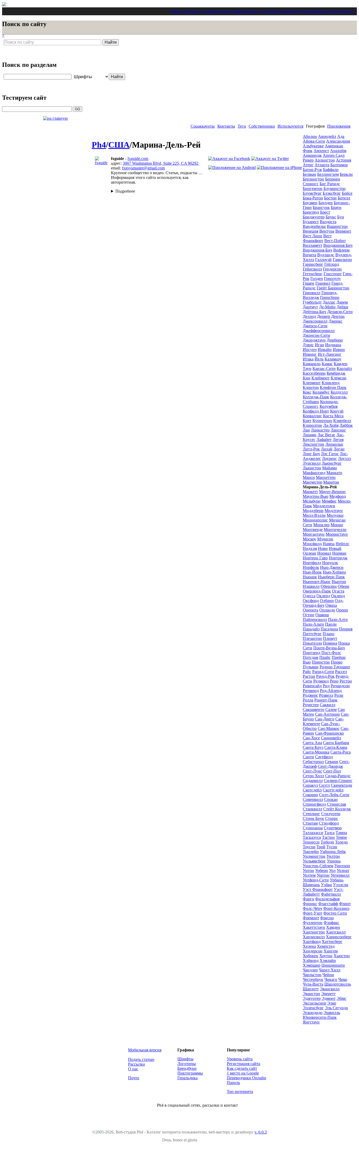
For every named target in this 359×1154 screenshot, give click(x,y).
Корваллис (312, 416)
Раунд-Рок (325, 676)
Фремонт (311, 918)
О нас (133, 1069)
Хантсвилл (336, 932)
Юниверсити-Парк (320, 1017)
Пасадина (329, 629)
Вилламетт (312, 245)
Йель (319, 359)
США (119, 144)
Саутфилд (324, 757)
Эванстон (311, 993)
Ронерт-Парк (325, 700)
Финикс (310, 903)
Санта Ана (312, 742)
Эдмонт (329, 998)
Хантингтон (314, 932)
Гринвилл (311, 292)
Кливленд (331, 382)
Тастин (328, 837)
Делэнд (309, 316)
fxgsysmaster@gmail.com (143, 168)
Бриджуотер (314, 217)
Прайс (325, 657)
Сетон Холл (313, 776)
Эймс (341, 998)
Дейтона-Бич (314, 311)
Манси (309, 477)
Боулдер (326, 202)
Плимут (330, 638)
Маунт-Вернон (332, 491)
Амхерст (321, 150)
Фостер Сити (335, 913)
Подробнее (125, 191)
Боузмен (310, 202)
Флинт (345, 903)
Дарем (342, 302)
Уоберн (321, 870)
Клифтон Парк (333, 387)
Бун (340, 217)
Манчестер (312, 482)
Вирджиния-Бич (317, 250)
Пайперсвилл (315, 619)
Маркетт (310, 491)
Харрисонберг (339, 937)
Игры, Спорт (258, 11)
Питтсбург (312, 633)
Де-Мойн (327, 307)
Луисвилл (312, 463)
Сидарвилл (313, 780)
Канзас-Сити (324, 368)
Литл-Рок (311, 449)
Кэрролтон (312, 425)
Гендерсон (332, 269)
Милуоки (335, 515)
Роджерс (310, 695)
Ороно (342, 610)
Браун (336, 207)
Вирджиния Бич (337, 245)
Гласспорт (333, 274)
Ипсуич (310, 349)
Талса (329, 832)
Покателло (312, 643)
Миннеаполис (315, 520)
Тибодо (327, 842)
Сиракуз (310, 785)
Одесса (309, 596)
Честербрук (313, 979)
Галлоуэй (323, 259)
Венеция (310, 231)
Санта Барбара (336, 742)
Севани (331, 761)
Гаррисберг (313, 264)
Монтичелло (335, 529)
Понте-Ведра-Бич (329, 648)
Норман (339, 553)
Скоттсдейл (333, 790)
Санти (308, 757)
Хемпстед (326, 946)
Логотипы (186, 1063)
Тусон (331, 847)
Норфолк (311, 567)
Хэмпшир (311, 965)
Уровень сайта (240, 1059)
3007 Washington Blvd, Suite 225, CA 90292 (160, 163)
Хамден (333, 927)
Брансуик (321, 207)
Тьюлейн (311, 851)
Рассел (341, 671)
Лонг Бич (311, 453)
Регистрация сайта (243, 1063)
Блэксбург (332, 193)
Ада (340, 136)
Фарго (308, 899)
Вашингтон (337, 226)
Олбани (327, 600)
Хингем (331, 951)
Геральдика (187, 1078)
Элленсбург (313, 1008)
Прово (336, 662)
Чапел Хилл (329, 970)
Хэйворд (311, 960)
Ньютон (339, 581)
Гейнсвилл (312, 269)
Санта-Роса (340, 752)
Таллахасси (313, 832)
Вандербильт (314, 226)
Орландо (327, 610)
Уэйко (326, 884)
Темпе (341, 837)
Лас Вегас (326, 435)
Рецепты (299, 11)
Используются (290, 126)
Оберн (343, 586)
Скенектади (341, 785)
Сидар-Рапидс (338, 776)
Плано (328, 633)
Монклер (321, 525)
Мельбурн (312, 501)
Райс (307, 671)
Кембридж (336, 373)
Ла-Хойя (331, 425)
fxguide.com (137, 158)
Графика (239, 11)
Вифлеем (341, 250)
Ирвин (339, 349)
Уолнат (343, 870)
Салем (331, 709)
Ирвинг (310, 354)
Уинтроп (342, 866)
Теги (242, 126)
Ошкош (322, 615)
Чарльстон (312, 974)
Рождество (327, 11)
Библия (346, 11)
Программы (280, 11)
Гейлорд (331, 264)
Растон (309, 676)
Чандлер (310, 970)
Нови (323, 548)
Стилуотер (330, 813)
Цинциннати (333, 965)
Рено (334, 681)
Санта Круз (313, 747)
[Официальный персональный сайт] (102, 162)
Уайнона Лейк (333, 851)
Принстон (321, 662)
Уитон (308, 870)
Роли (338, 695)
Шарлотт (311, 989)
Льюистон (312, 468)
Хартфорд (312, 941)
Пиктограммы (190, 1073)
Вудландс (325, 255)
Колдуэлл (339, 392)
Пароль (233, 1082)
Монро (337, 525)
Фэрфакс (331, 922)
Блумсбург (312, 193)
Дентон (338, 316)
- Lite (205, 11)
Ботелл (344, 198)
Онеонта (310, 610)
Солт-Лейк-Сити (334, 794)
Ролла (308, 700)
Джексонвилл (315, 321)
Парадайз (311, 629)
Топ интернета (240, 1091)
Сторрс (331, 818)
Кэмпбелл (342, 420)
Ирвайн (325, 349)
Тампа (341, 832)
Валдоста (328, 221)
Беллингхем (328, 174)
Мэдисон (325, 539)
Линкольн (334, 444)
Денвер (323, 316)
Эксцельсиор (314, 1003)
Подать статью (141, 1059)
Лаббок (346, 425)
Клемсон (338, 378)
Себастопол (313, 761)
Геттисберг (312, 274)
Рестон (346, 681)
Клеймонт (320, 378)
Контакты (226, 126)
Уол (332, 870)
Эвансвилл (330, 989)
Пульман (311, 667)
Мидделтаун (324, 506)
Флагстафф (328, 903)
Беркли (346, 174)
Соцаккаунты (203, 126)
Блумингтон (335, 188)
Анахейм (338, 150)
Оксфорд (311, 600)
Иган (319, 345)
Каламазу (333, 359)
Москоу (309, 539)
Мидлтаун (334, 510)
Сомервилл (313, 799)
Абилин (310, 136)
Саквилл (327, 705)
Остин (308, 615)
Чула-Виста (313, 984)
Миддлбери (313, 510)
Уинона (334, 861)
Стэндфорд (329, 823)
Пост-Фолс (331, 652)
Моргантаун (314, 534)
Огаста (338, 591)
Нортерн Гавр (315, 558)
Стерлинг (311, 813)
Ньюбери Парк (331, 577)
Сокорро (310, 794)
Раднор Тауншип (335, 667)
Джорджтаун (314, 340)
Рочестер (311, 705)
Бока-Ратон (313, 198)
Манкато (334, 472)
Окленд (323, 596)
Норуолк (330, 562)
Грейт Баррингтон (333, 288)
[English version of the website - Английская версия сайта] (4, 5)
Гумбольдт (312, 302)
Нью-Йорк (312, 572)
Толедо (341, 842)
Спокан (331, 799)
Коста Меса (333, 416)
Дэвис (308, 345)
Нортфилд (312, 562)
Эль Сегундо (336, 1008)
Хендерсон (312, 951)
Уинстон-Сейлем (318, 866)
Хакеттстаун (314, 927)
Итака (308, 359)
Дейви (342, 307)
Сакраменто (313, 709)
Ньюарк (310, 577)
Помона (330, 643)
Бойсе (347, 193)
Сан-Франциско (329, 733)
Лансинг (338, 430)
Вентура (326, 231)
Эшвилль (332, 1012)
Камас (327, 364)
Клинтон (311, 387)
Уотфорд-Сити (316, 880)
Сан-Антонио (327, 714)
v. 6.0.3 (260, 1132)
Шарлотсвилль (337, 984)
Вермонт (343, 231)
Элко (331, 1003)
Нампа (329, 543)
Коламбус (321, 392)
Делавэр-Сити (340, 311)
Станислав (336, 804)
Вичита (309, 255)
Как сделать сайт (242, 1068)
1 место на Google (243, 1073)
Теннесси (311, 842)
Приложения (338, 126)
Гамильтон (342, 259)
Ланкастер (320, 430)
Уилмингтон (314, 856)
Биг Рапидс (330, 184)
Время (312, 11)
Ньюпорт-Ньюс (317, 581)
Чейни (328, 974)
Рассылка (136, 1064)
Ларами (309, 435)
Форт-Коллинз (336, 908)
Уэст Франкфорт (318, 889)
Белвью (309, 174)
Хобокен (310, 956)
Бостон (330, 198)
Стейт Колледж (337, 809)
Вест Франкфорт (317, 238)
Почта (133, 1078)
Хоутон (325, 956)
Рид (326, 686)
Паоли (331, 624)
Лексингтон (313, 444)
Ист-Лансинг (329, 354)
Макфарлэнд (314, 472)
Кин (306, 378)
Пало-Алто (338, 619)
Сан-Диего (324, 719)
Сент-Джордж (330, 766)
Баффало (331, 169)
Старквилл (312, 809)
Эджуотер (312, 998)
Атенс (308, 165)
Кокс (307, 392)
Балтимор (339, 165)
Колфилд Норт (316, 411)
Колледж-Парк (316, 397)
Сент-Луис (312, 771)
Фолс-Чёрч (312, 908)
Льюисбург (332, 463)
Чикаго (330, 979)
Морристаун (337, 534)
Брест (325, 212)
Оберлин (329, 586)
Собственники (262, 126)
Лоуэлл (344, 458)
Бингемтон (312, 188)
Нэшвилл (311, 586)
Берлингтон (313, 179)
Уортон (323, 875)
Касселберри (314, 373)
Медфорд (337, 496)
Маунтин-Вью (315, 496)
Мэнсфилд (312, 543)
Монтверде (313, 529)
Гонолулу (332, 278)
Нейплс (342, 543)
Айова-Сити (314, 141)
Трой (320, 847)
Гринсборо (329, 297)
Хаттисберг (332, 941)
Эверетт (328, 993)
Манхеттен (326, 477)
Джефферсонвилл (319, 330)
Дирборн (335, 340)
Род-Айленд (331, 690)
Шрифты (185, 1059)
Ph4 (99, 144)
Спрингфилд (314, 804)
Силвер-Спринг (338, 780)
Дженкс (335, 321)
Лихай (326, 449)
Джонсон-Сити (316, 335)
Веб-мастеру (220, 11)
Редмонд (321, 681)
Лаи (306, 430)
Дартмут (310, 307)
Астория (343, 160)
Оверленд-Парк (317, 591)
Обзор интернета (185, 11)
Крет (307, 420)
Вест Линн (312, 236)
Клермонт (312, 382)
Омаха (331, 605)
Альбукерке (313, 146)
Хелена (309, 946)
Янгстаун (311, 1022)
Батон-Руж (312, 169)
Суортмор (333, 828)
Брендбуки (187, 1068)
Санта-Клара (335, 747)
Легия (338, 439)
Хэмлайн (328, 960)
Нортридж (338, 558)
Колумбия (328, 406)
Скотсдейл (312, 790)
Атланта (322, 165)
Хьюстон (342, 956)
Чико (342, 979)
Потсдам (310, 657)
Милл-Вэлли (314, 515)
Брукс (331, 217)
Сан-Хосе (311, 738)
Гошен (308, 283)
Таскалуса (312, 837)
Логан (339, 449)
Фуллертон (312, 922)
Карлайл (344, 368)
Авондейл (327, 136)
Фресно (327, 918)
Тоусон (309, 847)
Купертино (322, 420)
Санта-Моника (316, 752)
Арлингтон (325, 160)
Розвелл (326, 695)
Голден (316, 278)
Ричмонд (311, 690)
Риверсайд (312, 686)
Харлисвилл (314, 937)
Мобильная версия (144, 1050)
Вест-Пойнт (335, 240)
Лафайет (324, 439)
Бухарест (311, 221)
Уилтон (333, 856)
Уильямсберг (314, 861)
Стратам (310, 823)
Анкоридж (312, 155)
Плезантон (312, 638)
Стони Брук (313, 818)
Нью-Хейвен (334, 572)
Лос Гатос (330, 453)
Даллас (329, 302)
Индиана (333, 345)
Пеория (345, 629)
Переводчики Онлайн (246, 1078)
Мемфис (329, 501)
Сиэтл (324, 785)
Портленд (311, 652)
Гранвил (322, 283)
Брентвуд (311, 212)
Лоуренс (329, 458)
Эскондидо (312, 1012)
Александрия (338, 141)
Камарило (312, 364)
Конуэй (336, 411)
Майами (329, 468)
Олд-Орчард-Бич (323, 603)
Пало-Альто (313, 624)
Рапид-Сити (323, 671)
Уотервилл (340, 875)
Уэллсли (340, 884)
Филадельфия (327, 899)
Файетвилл (331, 894)
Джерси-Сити (315, 326)
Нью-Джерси (331, 567)
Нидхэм (310, 548)
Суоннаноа (313, 828)
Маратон (331, 482)
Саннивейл (331, 738)
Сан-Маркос (329, 728)
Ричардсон (340, 686)
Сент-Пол (332, 771)
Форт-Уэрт (312, 913)
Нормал (324, 553)
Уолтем (309, 875)
